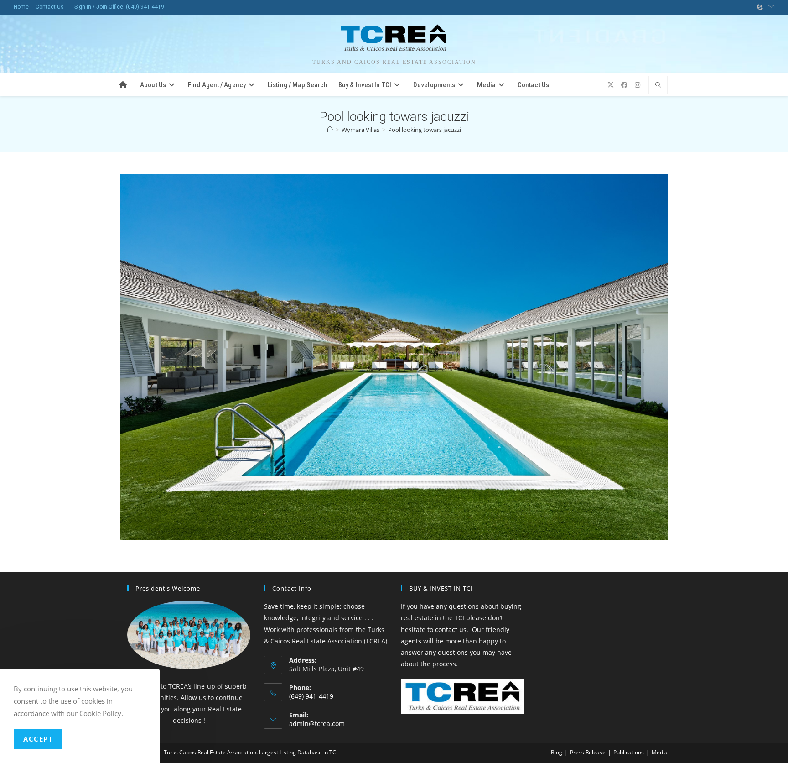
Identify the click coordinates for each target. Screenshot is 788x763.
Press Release (588, 752)
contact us (451, 629)
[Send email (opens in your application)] (769, 7)
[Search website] (658, 85)
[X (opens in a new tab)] (610, 85)
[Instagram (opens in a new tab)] (637, 85)
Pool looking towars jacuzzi (424, 129)
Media (660, 752)
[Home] (330, 129)
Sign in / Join (90, 7)
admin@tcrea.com (317, 723)
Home (21, 7)
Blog (556, 752)
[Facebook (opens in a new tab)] (624, 85)
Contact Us (50, 7)
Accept (38, 738)
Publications (628, 752)
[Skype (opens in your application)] (759, 7)
